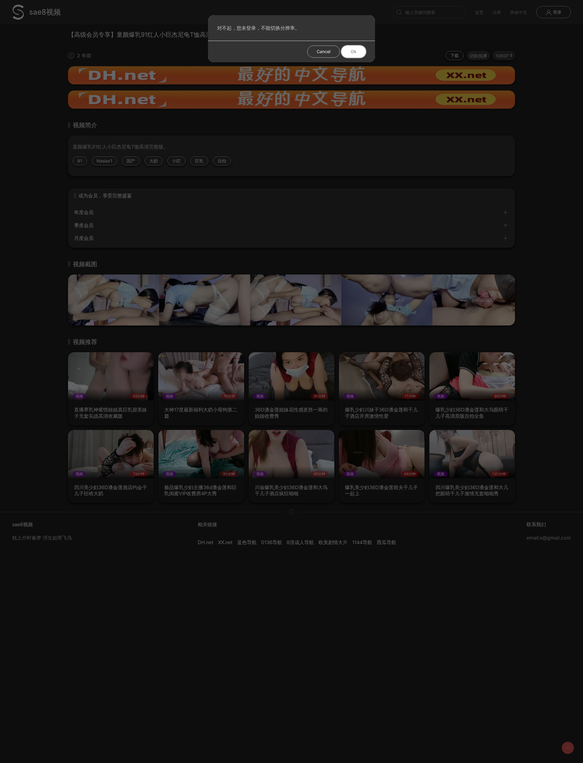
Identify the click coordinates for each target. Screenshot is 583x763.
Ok (353, 51)
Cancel (323, 51)
